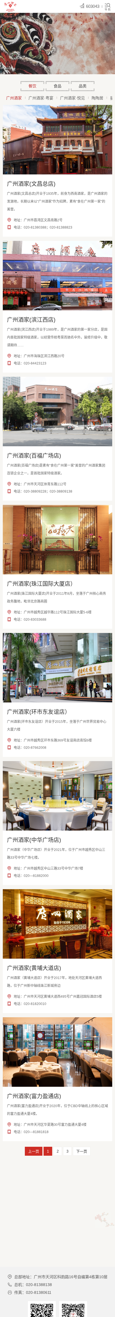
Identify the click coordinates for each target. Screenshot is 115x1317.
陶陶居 (97, 98)
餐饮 (32, 86)
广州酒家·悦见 (72, 98)
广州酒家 (14, 98)
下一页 (81, 1151)
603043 (92, 6)
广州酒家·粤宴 (40, 98)
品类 (83, 86)
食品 (57, 86)
